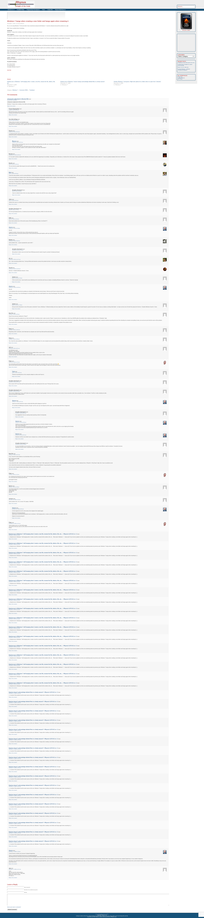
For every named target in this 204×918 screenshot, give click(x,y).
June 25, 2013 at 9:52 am (13, 120)
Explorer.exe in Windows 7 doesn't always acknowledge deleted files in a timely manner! (82, 81)
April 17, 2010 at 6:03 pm (13, 173)
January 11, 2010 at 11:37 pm (14, 454)
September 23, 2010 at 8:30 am (15, 154)
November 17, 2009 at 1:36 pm (14, 851)
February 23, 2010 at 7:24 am (17, 250)
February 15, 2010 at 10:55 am (14, 287)
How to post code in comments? (14, 907)
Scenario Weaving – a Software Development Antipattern (184, 69)
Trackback (32, 90)
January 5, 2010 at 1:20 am (14, 474)
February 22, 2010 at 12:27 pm (14, 259)
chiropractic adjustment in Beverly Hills (18, 99)
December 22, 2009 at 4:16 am (14, 523)
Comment (22, 90)
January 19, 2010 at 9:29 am (20, 422)
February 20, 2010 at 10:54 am (14, 268)
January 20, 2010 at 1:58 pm (20, 444)
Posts (43, 9)
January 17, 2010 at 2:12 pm (14, 391)
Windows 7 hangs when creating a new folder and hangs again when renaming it (37, 21)
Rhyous (21, 2)
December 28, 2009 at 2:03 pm (14, 499)
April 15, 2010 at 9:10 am (13, 200)
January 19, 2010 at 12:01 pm (14, 381)
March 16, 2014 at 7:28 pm (17, 304)
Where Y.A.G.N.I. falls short (183, 67)
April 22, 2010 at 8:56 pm (17, 191)
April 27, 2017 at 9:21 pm (17, 372)
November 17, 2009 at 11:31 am (15, 869)
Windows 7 (15, 90)
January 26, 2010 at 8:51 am (14, 348)
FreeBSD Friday (20, 9)
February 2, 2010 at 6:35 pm (14, 314)
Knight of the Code (23, 6)
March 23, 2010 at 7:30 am (14, 209)
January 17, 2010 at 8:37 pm (17, 401)
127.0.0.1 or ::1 (11, 9)
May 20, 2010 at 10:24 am (14, 164)
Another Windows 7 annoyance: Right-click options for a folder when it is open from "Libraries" (137, 81)
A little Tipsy (180, 76)
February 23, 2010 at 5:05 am (14, 240)
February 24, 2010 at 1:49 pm (14, 228)
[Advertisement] (52, 4)
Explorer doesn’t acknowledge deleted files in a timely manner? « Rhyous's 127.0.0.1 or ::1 (33, 692)
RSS (26, 90)
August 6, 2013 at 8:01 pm (14, 109)
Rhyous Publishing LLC (60, 9)
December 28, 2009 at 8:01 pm (18, 508)
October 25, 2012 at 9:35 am (17, 142)
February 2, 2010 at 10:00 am (14, 329)
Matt (10, 172)
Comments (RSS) (105, 914)
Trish (13, 371)
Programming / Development (33, 9)
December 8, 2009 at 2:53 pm (14, 544)
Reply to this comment (13, 114)
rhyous (11, 227)
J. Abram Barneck (181, 77)
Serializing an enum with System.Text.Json (186, 62)
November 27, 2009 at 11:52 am (15, 693)
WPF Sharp (180, 78)
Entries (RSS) (97, 914)
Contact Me (50, 9)
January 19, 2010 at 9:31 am (20, 434)
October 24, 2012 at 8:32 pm (14, 131)
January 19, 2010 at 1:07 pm (14, 362)
